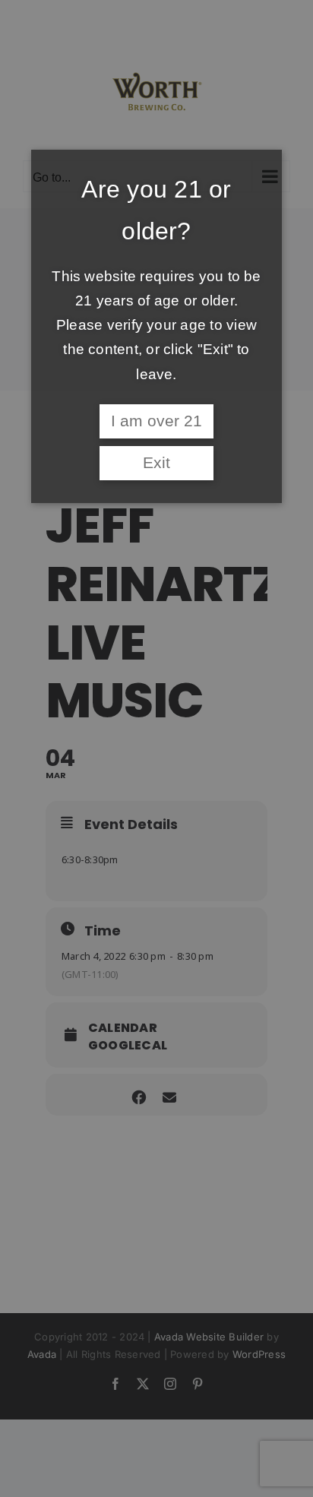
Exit (156, 463)
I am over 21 (156, 421)
